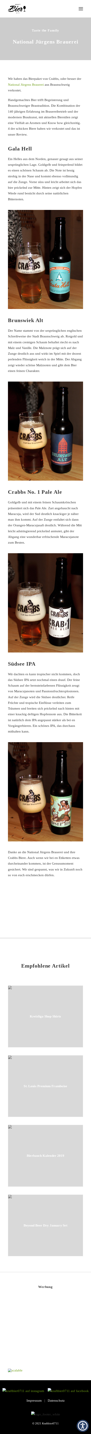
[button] (81, 8)
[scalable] (15, 1370)
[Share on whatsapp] (51, 912)
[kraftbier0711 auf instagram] (24, 1391)
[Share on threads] (34, 912)
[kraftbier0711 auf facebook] (68, 1391)
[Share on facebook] (22, 912)
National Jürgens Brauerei (26, 84)
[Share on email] (68, 912)
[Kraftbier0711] (17, 9)
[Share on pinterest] (39, 912)
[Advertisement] (41, 1332)
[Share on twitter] (28, 912)
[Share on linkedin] (45, 912)
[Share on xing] (62, 912)
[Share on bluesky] (57, 912)
